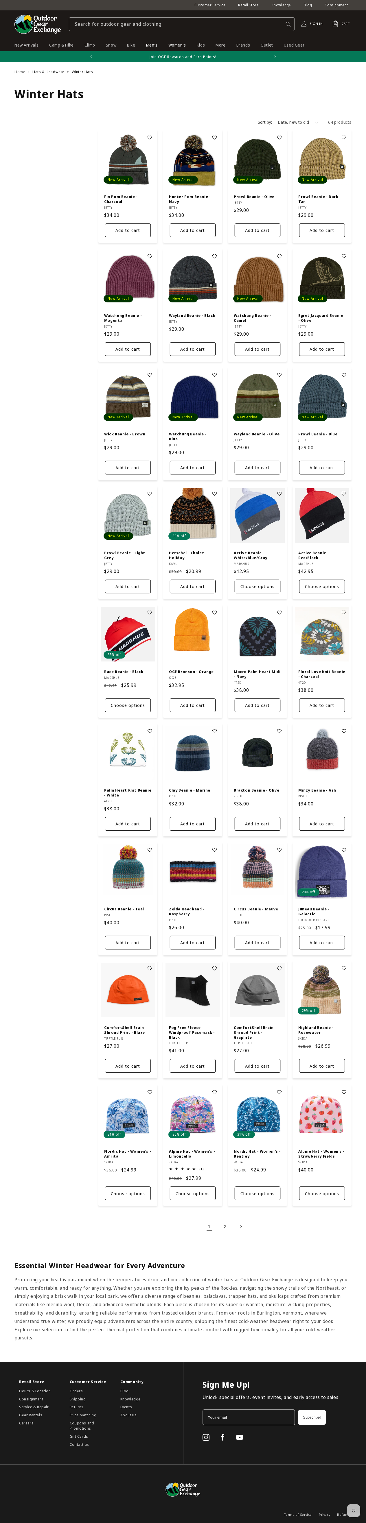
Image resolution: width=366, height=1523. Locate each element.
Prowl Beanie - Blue (317, 434)
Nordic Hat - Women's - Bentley (257, 1153)
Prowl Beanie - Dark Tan (318, 199)
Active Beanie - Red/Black (313, 555)
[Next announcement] (275, 56)
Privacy (324, 1514)
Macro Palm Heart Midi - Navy (257, 674)
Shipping (78, 1399)
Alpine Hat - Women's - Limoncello (192, 1153)
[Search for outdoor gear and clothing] (288, 24)
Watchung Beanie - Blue (188, 436)
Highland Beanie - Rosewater (316, 1030)
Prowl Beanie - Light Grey (124, 555)
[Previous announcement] (91, 56)
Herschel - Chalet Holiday (186, 555)
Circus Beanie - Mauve (256, 908)
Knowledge (281, 5)
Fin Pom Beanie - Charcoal (121, 199)
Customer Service (210, 5)
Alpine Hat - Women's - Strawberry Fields (321, 1153)
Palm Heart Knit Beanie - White (127, 793)
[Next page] (240, 1226)
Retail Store (248, 5)
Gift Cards (79, 1436)
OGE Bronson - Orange (191, 671)
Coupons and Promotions (82, 1425)
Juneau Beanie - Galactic (314, 911)
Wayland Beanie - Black (192, 315)
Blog (308, 5)
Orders (76, 1390)
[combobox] (181, 24)
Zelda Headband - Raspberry (187, 911)
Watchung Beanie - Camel (252, 318)
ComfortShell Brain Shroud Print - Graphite (254, 1032)
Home (19, 71)
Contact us (79, 1444)
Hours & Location (35, 1390)
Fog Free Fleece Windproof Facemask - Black (192, 1032)
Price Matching (83, 1414)
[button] (339, 23)
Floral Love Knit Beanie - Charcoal (321, 674)
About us (128, 1414)
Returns (77, 1406)
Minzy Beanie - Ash (317, 790)
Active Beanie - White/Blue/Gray (250, 555)
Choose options (257, 586)
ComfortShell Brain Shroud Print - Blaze (124, 1030)
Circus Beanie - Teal (124, 908)
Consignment (336, 5)
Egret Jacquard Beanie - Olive (320, 318)
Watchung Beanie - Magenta (123, 318)
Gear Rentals (30, 1414)
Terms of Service (298, 1514)
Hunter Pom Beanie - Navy (190, 199)
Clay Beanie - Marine (189, 790)
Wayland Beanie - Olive (256, 434)
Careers (26, 1423)
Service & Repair (34, 1406)
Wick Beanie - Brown (124, 434)
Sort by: (265, 122)
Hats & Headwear (48, 71)
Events (126, 1406)
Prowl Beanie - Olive (254, 196)
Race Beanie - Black (123, 671)
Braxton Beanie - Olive (256, 790)
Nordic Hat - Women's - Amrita (127, 1153)
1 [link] (209, 1226)
